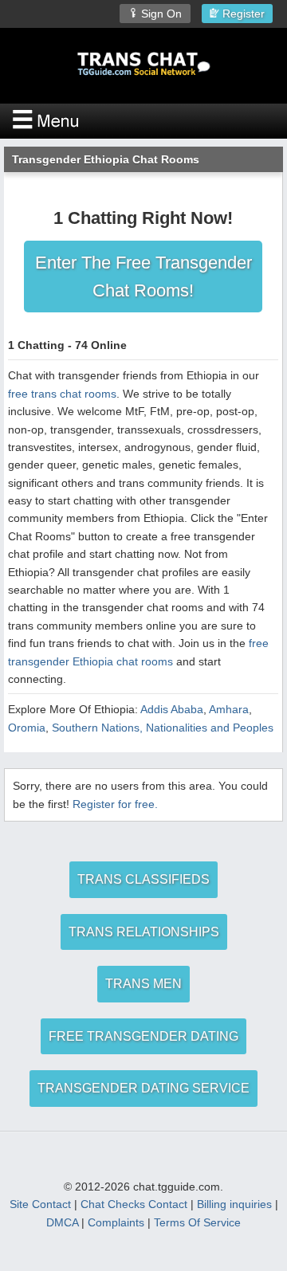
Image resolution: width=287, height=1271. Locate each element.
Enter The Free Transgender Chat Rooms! (143, 276)
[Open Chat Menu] (143, 121)
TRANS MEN (143, 984)
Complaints (116, 1222)
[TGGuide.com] (143, 64)
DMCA (62, 1222)
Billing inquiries (234, 1204)
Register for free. (115, 804)
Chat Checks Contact (134, 1204)
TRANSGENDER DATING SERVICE (143, 1088)
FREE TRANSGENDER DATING (143, 1036)
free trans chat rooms (62, 393)
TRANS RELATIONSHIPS (144, 932)
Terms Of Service (197, 1222)
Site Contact (40, 1204)
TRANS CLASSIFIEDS (143, 879)
